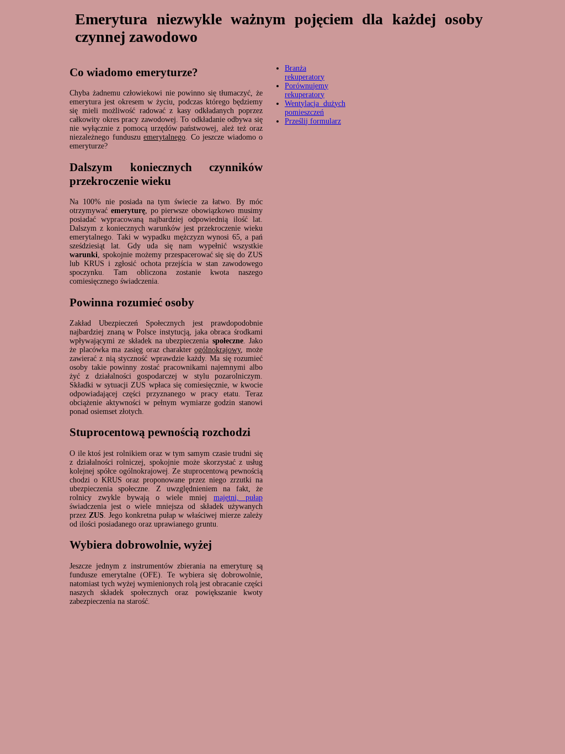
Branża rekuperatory (304, 72)
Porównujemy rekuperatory (306, 90)
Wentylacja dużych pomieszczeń (315, 107)
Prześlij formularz (313, 121)
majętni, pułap (238, 497)
